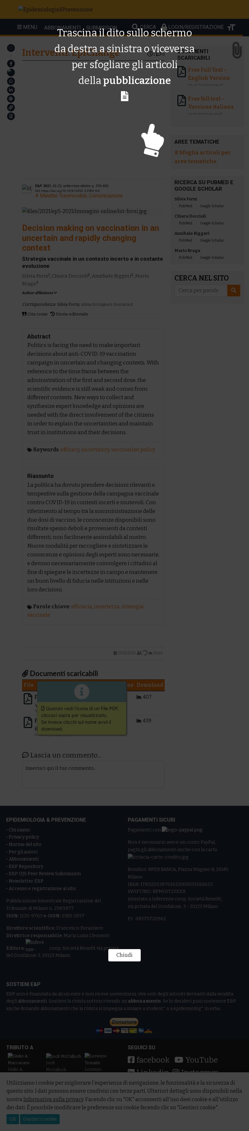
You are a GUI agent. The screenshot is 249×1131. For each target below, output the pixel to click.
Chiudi (124, 955)
